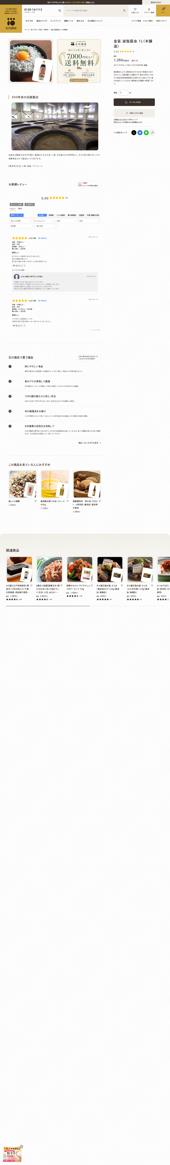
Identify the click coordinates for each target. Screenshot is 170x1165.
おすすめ (29, 21)
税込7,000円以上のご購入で (71, 2)
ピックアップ (56, 21)
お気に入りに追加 (136, 113)
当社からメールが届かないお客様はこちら (128, 122)
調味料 (46, 29)
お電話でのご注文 (120, 119)
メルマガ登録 (136, 21)
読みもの (80, 21)
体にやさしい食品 (36, 29)
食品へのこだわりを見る (88, 443)
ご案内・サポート (161, 21)
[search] (124, 10)
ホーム (27, 29)
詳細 (145, 65)
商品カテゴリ (41, 21)
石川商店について (95, 21)
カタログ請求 (148, 21)
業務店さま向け (156, 2)
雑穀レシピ (68, 21)
